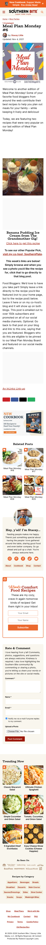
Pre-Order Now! (29, 5)
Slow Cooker (36, 892)
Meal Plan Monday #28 (12, 498)
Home (5, 19)
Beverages (24, 882)
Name (8, 697)
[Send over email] (31, 400)
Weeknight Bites (32, 897)
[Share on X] (23, 400)
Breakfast (10, 887)
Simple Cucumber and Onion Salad (12, 817)
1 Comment (8, 23)
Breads (35, 882)
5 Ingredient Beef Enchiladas (12, 847)
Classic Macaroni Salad (12, 788)
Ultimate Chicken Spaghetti (33, 788)
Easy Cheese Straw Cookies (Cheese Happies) (33, 849)
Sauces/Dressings (12, 892)
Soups (19, 897)
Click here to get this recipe (23, 243)
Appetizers (12, 882)
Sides (25, 892)
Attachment (23, 726)
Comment (10, 678)
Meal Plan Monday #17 (34, 470)
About (8, 566)
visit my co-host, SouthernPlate (22, 254)
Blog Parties (14, 19)
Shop (28, 566)
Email (8, 708)
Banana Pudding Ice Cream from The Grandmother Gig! (23, 235)
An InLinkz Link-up (14, 388)
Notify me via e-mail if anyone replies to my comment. (23, 720)
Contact (37, 566)
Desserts (22, 887)
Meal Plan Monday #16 (12, 469)
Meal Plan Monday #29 (34, 498)
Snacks (10, 897)
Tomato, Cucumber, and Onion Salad (33, 817)
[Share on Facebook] (14, 400)
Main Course (34, 887)
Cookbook (18, 566)
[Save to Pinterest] (6, 400)
